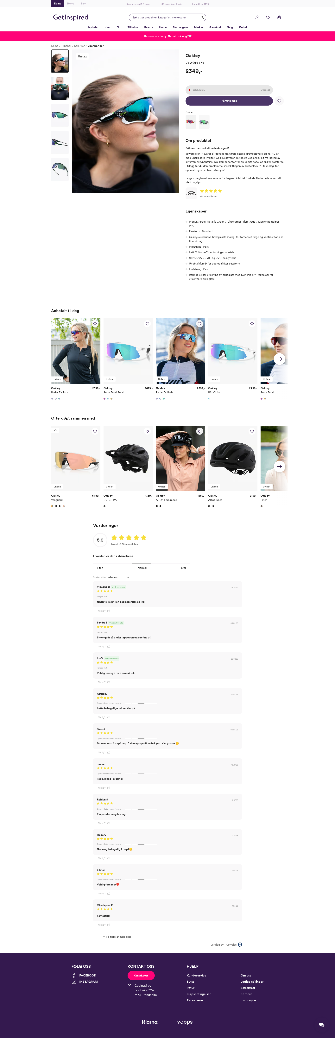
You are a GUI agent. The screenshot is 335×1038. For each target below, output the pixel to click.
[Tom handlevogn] (279, 17)
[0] (268, 17)
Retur (190, 988)
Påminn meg (229, 100)
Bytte (190, 981)
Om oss (246, 975)
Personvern (195, 1000)
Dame (54, 45)
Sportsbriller (96, 45)
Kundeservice (196, 975)
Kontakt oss (141, 975)
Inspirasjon (248, 1000)
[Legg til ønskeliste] (279, 101)
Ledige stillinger (252, 981)
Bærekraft (248, 988)
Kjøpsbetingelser (199, 994)
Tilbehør (66, 45)
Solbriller (79, 45)
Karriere (246, 994)
